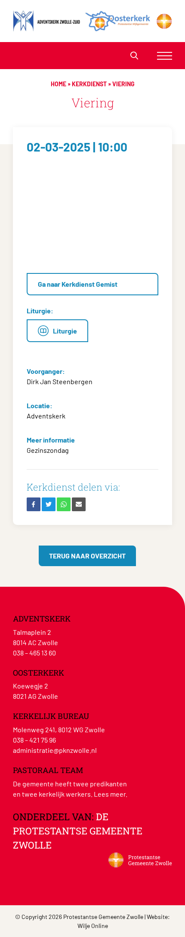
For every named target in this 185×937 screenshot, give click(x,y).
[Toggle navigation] (164, 55)
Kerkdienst (89, 84)
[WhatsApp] (64, 504)
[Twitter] (49, 504)
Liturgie (65, 331)
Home (58, 84)
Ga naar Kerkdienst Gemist (77, 284)
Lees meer (110, 794)
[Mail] (79, 504)
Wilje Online (92, 925)
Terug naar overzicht (87, 556)
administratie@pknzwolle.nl (55, 750)
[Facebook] (33, 504)
